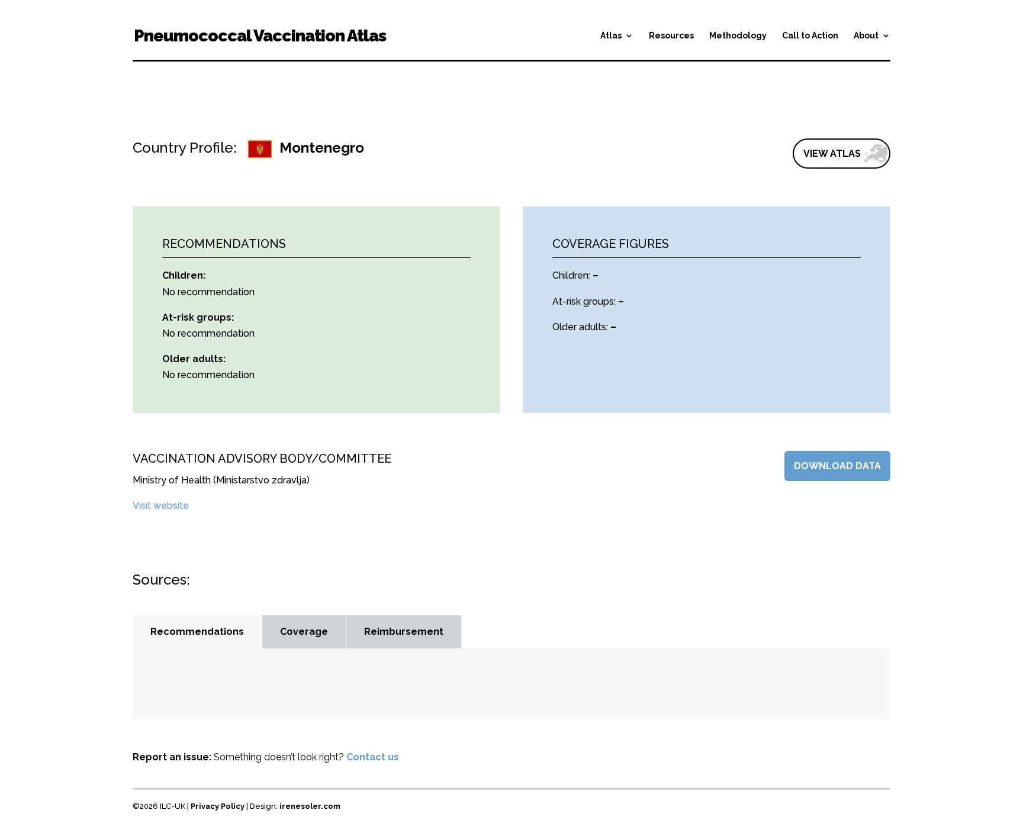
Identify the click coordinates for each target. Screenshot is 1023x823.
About (866, 35)
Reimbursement (403, 631)
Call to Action (810, 35)
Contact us (372, 757)
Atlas (611, 35)
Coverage (304, 631)
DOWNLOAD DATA (837, 466)
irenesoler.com (309, 806)
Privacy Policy (218, 806)
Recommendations (197, 631)
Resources (671, 35)
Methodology (738, 35)
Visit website (161, 505)
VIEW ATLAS (832, 153)
